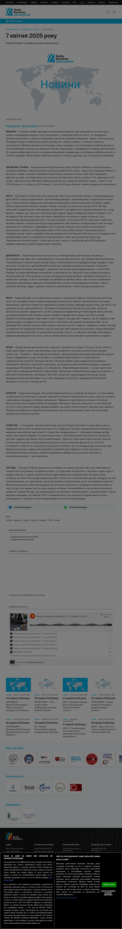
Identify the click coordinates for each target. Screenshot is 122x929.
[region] (61, 890)
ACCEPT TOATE (109, 885)
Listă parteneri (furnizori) (66, 898)
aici (26, 908)
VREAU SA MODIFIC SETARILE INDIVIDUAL (108, 893)
